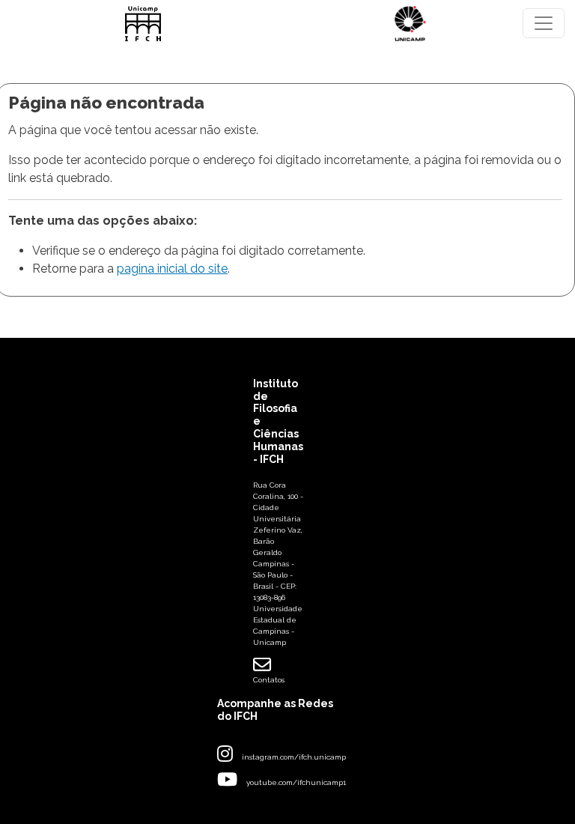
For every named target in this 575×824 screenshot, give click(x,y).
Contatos (269, 680)
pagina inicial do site (172, 268)
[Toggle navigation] (544, 23)
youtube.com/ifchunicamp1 (296, 782)
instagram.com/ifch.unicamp (294, 757)
